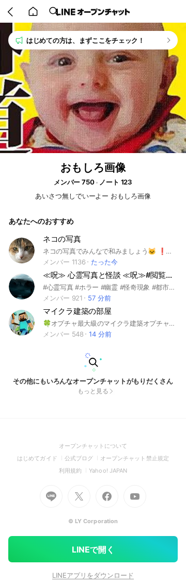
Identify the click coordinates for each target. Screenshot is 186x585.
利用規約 (74, 470)
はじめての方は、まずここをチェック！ (85, 40)
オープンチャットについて (93, 445)
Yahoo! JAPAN (108, 470)
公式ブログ (82, 458)
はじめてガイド (40, 458)
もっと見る (93, 391)
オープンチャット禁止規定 (134, 458)
